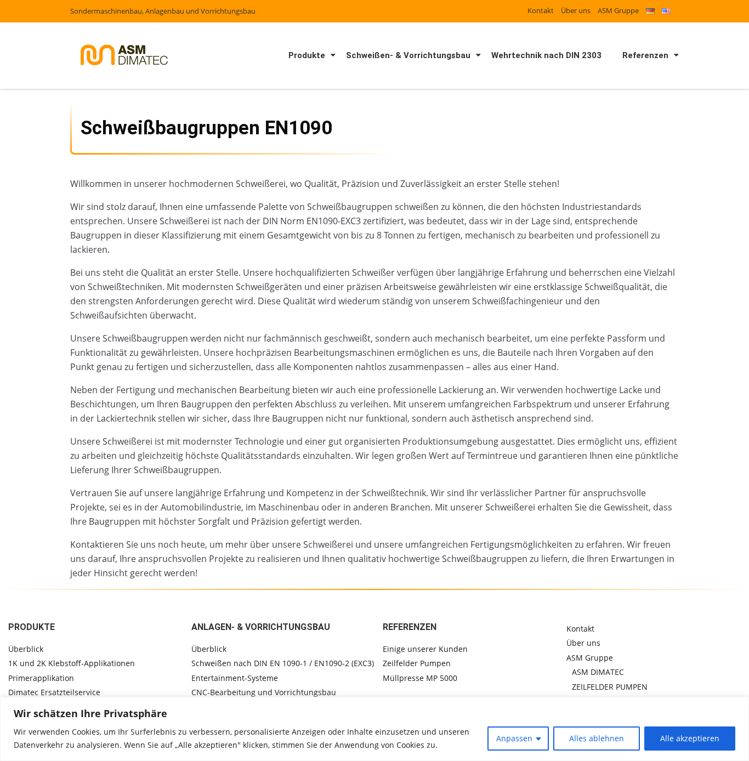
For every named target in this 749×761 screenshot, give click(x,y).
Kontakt (540, 10)
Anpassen (514, 738)
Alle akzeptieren (689, 738)
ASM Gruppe (618, 10)
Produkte (306, 55)
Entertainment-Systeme (234, 678)
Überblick (25, 649)
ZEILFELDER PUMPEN (610, 687)
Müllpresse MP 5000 (420, 678)
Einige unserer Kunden (425, 649)
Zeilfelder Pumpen (417, 663)
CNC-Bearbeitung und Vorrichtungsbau (263, 692)
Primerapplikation (41, 678)
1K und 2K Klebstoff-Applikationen (71, 663)
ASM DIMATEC (598, 672)
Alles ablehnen (596, 738)
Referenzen (645, 55)
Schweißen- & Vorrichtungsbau (408, 55)
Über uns (576, 10)
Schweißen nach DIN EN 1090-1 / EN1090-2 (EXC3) (282, 663)
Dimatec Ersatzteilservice (54, 692)
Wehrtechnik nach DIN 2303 (546, 55)
